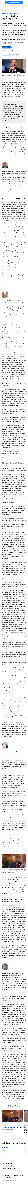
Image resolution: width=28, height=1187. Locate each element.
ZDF (12, 1175)
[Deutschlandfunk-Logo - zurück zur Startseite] (14, 2)
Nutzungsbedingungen (9, 1168)
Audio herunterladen (9, 50)
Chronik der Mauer (7, 1178)
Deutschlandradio (7, 1163)
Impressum (5, 1171)
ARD (8, 1175)
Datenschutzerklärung (8, 1166)
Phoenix (17, 1175)
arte (21, 1175)
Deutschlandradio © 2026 (10, 1180)
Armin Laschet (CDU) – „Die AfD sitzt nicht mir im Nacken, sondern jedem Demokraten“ (14, 173)
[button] (2, 2)
